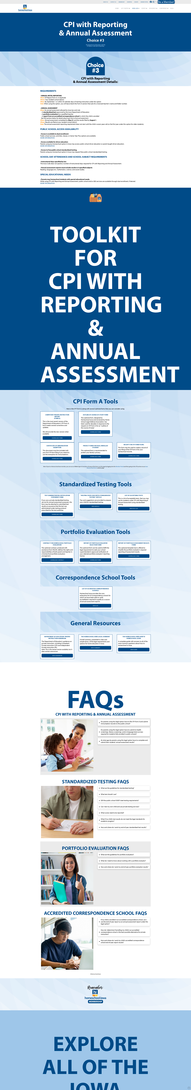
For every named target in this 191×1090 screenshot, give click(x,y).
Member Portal (120, 466)
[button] (156, 2)
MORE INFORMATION (47, 138)
